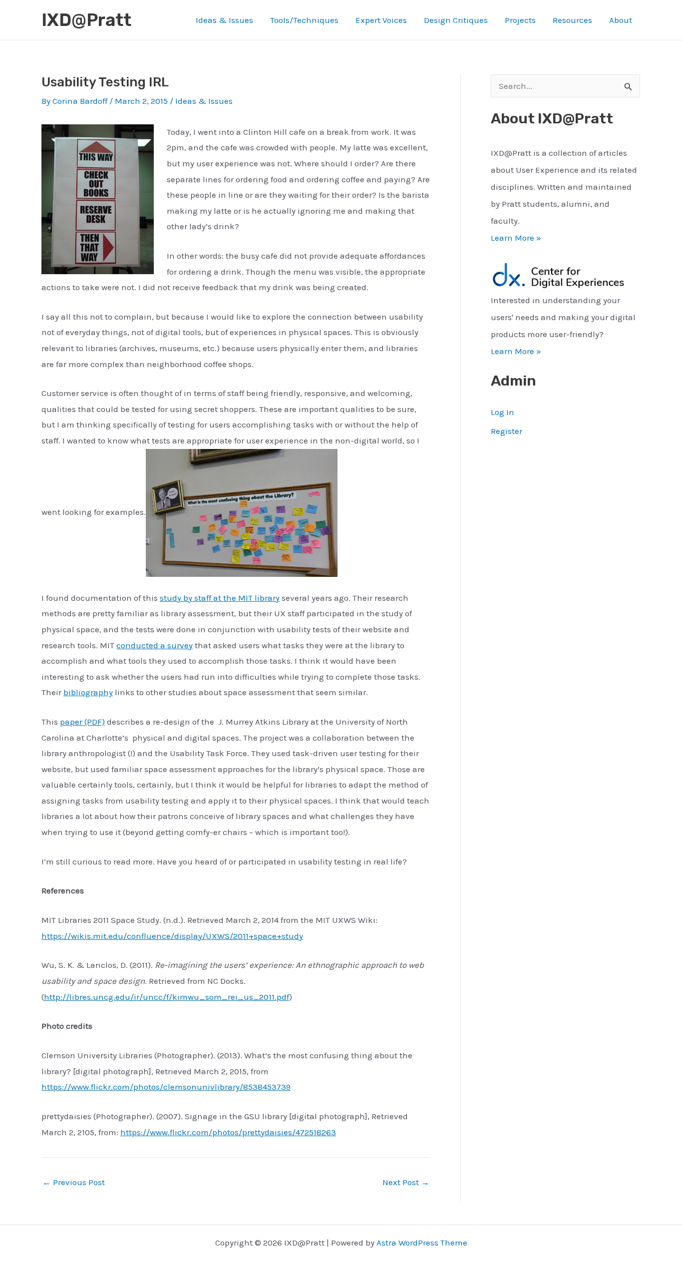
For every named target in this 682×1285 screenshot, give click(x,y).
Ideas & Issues (224, 20)
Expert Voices (381, 20)
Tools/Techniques (304, 20)
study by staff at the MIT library (220, 598)
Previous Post (73, 1182)
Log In (502, 412)
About (620, 20)
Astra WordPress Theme (421, 1243)
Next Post (405, 1182)
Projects (520, 20)
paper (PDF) (82, 722)
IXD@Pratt (86, 19)
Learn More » (516, 238)
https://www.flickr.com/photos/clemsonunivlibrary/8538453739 (166, 1087)
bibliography (88, 692)
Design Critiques (456, 20)
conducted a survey (154, 645)
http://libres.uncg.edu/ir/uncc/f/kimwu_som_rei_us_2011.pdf (166, 997)
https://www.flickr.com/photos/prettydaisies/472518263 (228, 1132)
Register (506, 431)
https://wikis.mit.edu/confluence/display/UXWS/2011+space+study (172, 936)
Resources (572, 20)
